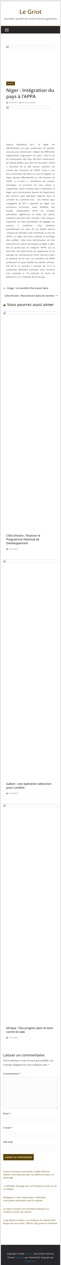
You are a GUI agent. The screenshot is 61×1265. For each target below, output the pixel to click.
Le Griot (30, 12)
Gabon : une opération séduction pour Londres (28, 785)
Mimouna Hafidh (28, 102)
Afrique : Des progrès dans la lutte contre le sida (29, 1030)
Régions (10, 83)
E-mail (7, 1127)
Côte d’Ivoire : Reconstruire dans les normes (29, 295)
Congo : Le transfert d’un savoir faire (27, 288)
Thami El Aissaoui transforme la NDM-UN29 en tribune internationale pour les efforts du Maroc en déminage (28, 1174)
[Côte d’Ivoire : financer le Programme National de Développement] (30, 313)
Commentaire (12, 1073)
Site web (8, 1142)
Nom (7, 1113)
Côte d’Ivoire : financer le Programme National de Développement (23, 539)
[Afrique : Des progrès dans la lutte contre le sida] (30, 806)
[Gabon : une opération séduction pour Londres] (30, 561)
